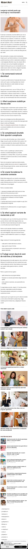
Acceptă (20, 546)
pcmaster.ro (4, 537)
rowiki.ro (3, 527)
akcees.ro (3, 519)
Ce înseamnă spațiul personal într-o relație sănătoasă (12, 367)
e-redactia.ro (4, 529)
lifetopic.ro (4, 524)
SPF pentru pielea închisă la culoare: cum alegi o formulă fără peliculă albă (17, 501)
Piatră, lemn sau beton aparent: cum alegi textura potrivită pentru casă (16, 480)
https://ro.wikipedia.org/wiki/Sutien (9, 125)
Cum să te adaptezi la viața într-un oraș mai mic (14, 348)
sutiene (16, 164)
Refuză (7, 546)
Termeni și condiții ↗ (17, 543)
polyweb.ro (4, 534)
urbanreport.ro (5, 509)
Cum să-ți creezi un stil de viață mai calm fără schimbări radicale (13, 388)
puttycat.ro (4, 539)
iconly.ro (3, 532)
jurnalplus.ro (4, 511)
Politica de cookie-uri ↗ (8, 543)
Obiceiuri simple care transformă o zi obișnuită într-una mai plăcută (13, 429)
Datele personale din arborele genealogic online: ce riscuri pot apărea (17, 439)
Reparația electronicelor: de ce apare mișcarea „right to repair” (16, 453)
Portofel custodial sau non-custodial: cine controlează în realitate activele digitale (17, 494)
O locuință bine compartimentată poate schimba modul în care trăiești (14, 328)
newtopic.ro (4, 514)
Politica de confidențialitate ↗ (9, 544)
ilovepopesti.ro (5, 516)
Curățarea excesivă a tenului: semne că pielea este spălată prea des (16, 467)
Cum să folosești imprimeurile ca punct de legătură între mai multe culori (16, 460)
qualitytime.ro (4, 521)
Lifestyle (6, 6)
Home (2, 6)
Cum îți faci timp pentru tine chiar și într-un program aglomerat (13, 408)
